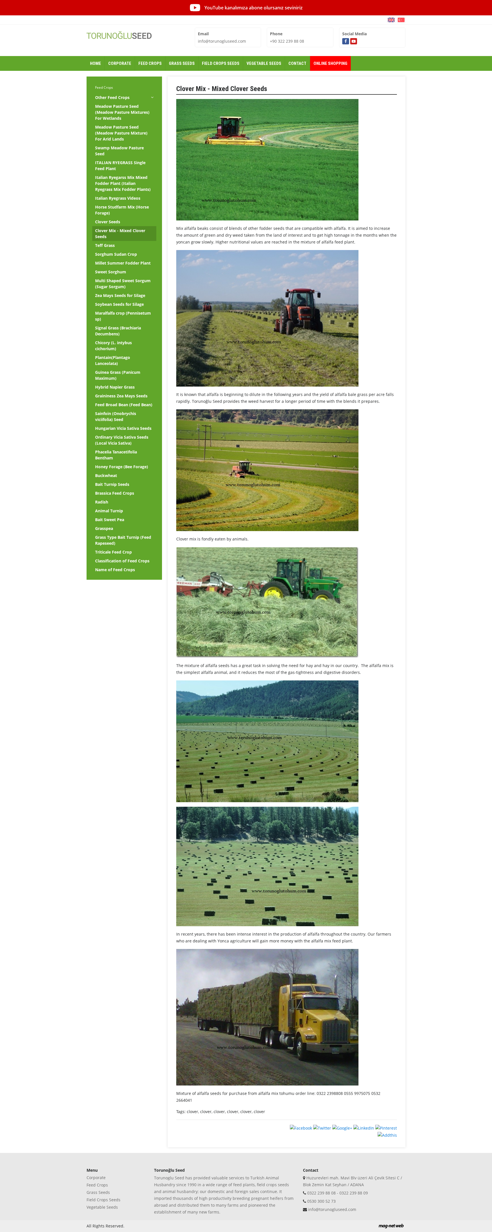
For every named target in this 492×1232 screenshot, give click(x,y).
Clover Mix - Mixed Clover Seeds (120, 233)
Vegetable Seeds (102, 1207)
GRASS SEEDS (182, 63)
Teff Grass (105, 245)
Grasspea (104, 528)
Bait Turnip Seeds (112, 484)
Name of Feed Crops (115, 569)
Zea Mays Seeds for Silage (120, 295)
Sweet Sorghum (110, 272)
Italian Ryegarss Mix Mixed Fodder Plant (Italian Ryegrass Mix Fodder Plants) (123, 183)
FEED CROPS (150, 63)
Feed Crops (104, 87)
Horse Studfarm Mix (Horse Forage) (122, 210)
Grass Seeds (98, 1192)
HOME (95, 63)
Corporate (96, 1177)
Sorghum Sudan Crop (116, 254)
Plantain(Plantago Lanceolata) (112, 360)
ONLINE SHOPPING (330, 63)
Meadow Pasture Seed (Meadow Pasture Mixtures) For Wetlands (122, 112)
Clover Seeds (107, 221)
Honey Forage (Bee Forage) (121, 466)
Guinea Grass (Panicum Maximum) (117, 375)
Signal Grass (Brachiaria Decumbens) (118, 331)
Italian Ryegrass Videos (117, 198)
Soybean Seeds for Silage (119, 304)
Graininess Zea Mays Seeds (121, 396)
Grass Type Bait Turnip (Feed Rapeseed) (123, 540)
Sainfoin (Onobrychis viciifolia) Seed (115, 416)
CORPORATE (119, 63)
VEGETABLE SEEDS (264, 63)
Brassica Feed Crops (114, 493)
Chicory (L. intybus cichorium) (113, 345)
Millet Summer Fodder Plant (123, 263)
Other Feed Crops (112, 97)
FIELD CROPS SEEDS (220, 63)
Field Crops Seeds (103, 1199)
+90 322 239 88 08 (287, 41)
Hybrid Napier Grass (115, 387)
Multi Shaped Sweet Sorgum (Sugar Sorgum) (123, 283)
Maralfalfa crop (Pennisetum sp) (123, 316)
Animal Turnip (109, 510)
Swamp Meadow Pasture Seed (119, 150)
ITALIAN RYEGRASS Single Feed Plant (120, 165)
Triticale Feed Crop (113, 552)
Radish (101, 502)
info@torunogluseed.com (222, 41)
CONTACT (297, 63)
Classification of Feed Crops (122, 561)
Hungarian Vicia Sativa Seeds (123, 428)
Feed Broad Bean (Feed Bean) (123, 404)
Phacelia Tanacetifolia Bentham (116, 455)
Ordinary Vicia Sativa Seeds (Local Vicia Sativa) (121, 440)
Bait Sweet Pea (109, 519)
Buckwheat (106, 475)
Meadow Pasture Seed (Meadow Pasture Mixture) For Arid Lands (121, 133)
